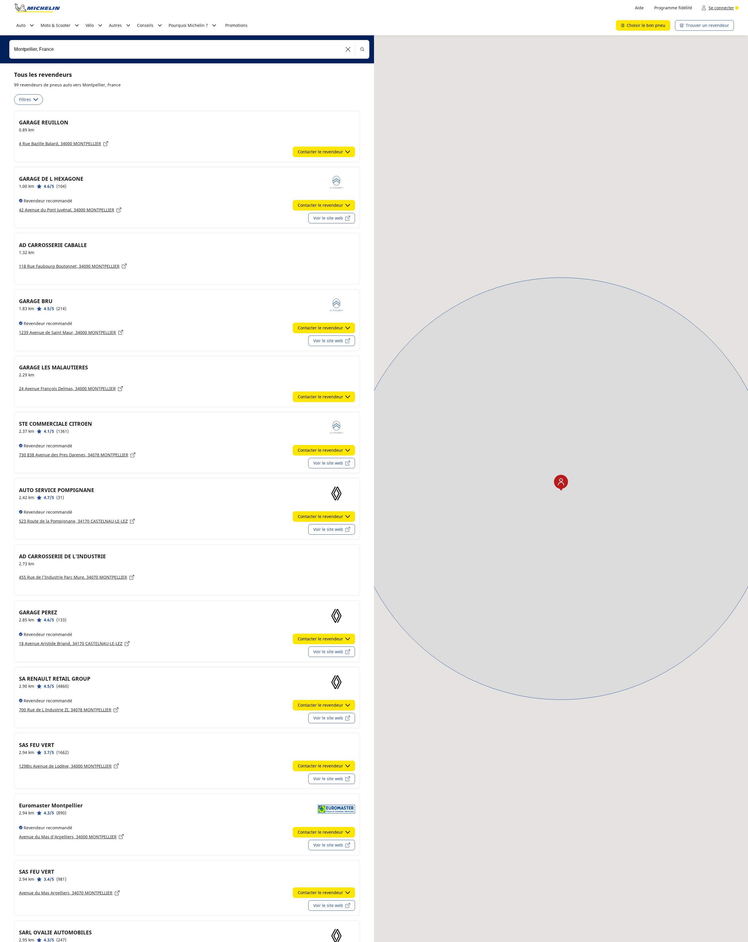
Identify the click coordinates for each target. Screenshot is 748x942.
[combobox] (189, 49)
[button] (348, 49)
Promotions (236, 25)
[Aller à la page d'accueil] (37, 8)
